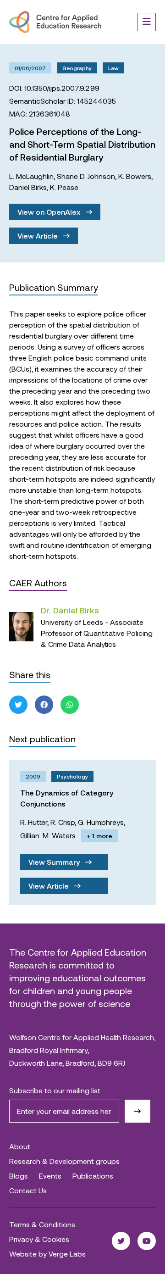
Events (50, 1175)
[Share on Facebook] (44, 704)
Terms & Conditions (42, 1224)
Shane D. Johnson (86, 176)
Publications (92, 1175)
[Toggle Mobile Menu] (147, 22)
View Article (38, 235)
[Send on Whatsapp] (69, 704)
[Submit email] (137, 1111)
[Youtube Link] (147, 1241)
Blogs (18, 1175)
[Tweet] (18, 704)
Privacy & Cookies (39, 1239)
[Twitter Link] (121, 1241)
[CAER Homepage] (55, 22)
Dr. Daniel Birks (70, 610)
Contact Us (28, 1190)
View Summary (55, 861)
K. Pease (64, 187)
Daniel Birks (28, 187)
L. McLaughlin (31, 176)
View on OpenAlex (49, 211)
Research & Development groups (64, 1161)
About (19, 1146)
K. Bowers (134, 176)
